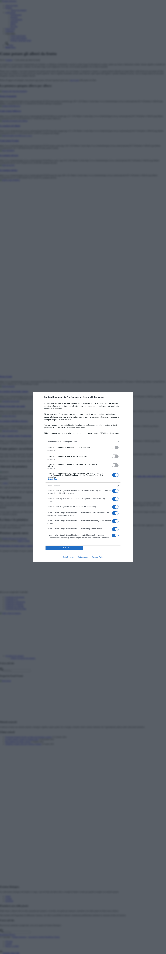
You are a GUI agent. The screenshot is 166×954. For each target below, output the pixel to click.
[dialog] (83, 477)
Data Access (83, 557)
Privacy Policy (97, 557)
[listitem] (83, 441)
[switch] (115, 447)
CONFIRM (64, 548)
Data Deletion (68, 557)
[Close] (127, 397)
